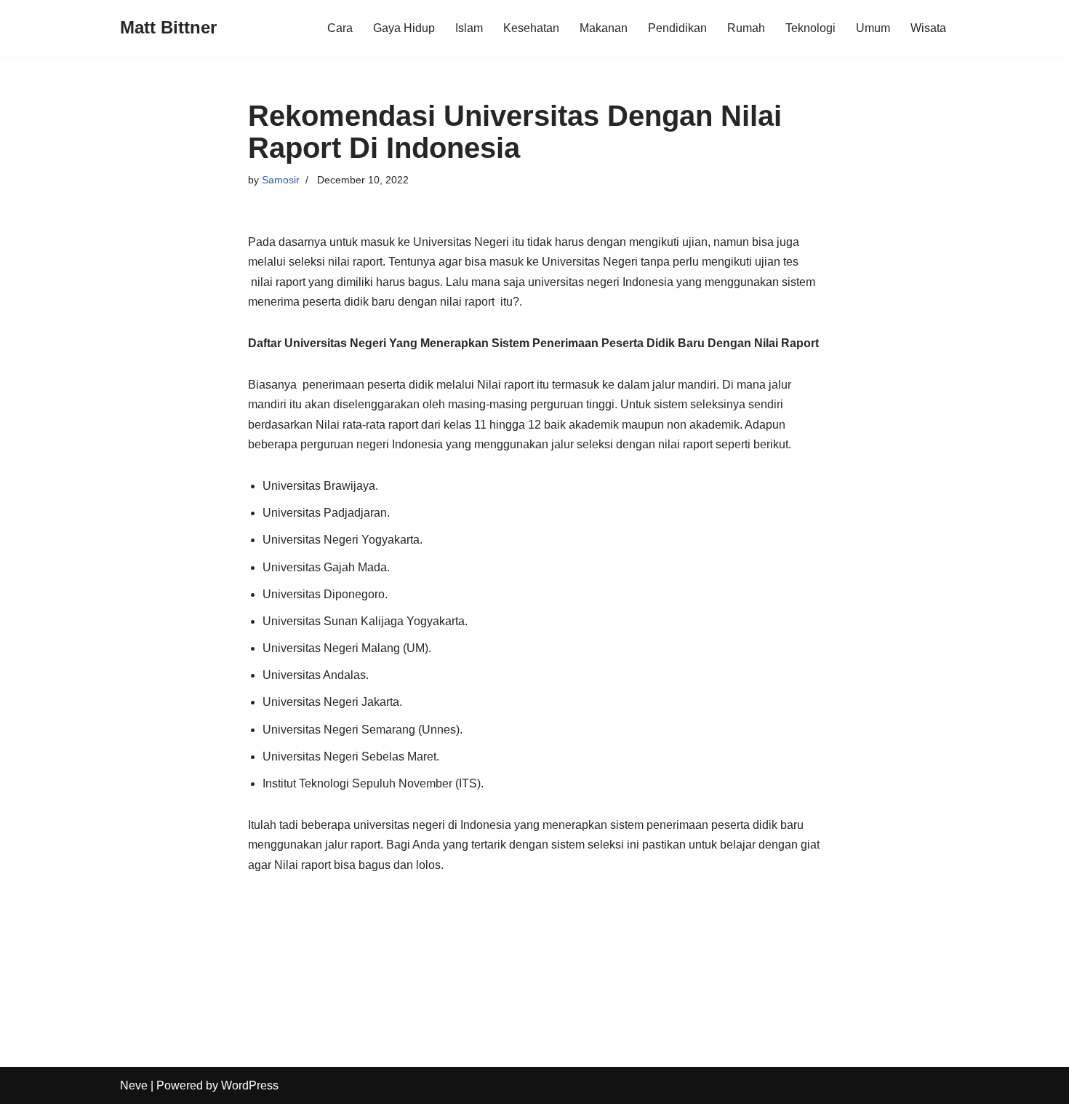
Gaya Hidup (404, 28)
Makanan (604, 28)
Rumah (746, 28)
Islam (469, 28)
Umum (873, 28)
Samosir (281, 180)
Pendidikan (677, 28)
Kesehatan (531, 28)
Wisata (928, 28)
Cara (340, 28)
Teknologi (810, 28)
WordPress (250, 1085)
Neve (134, 1085)
